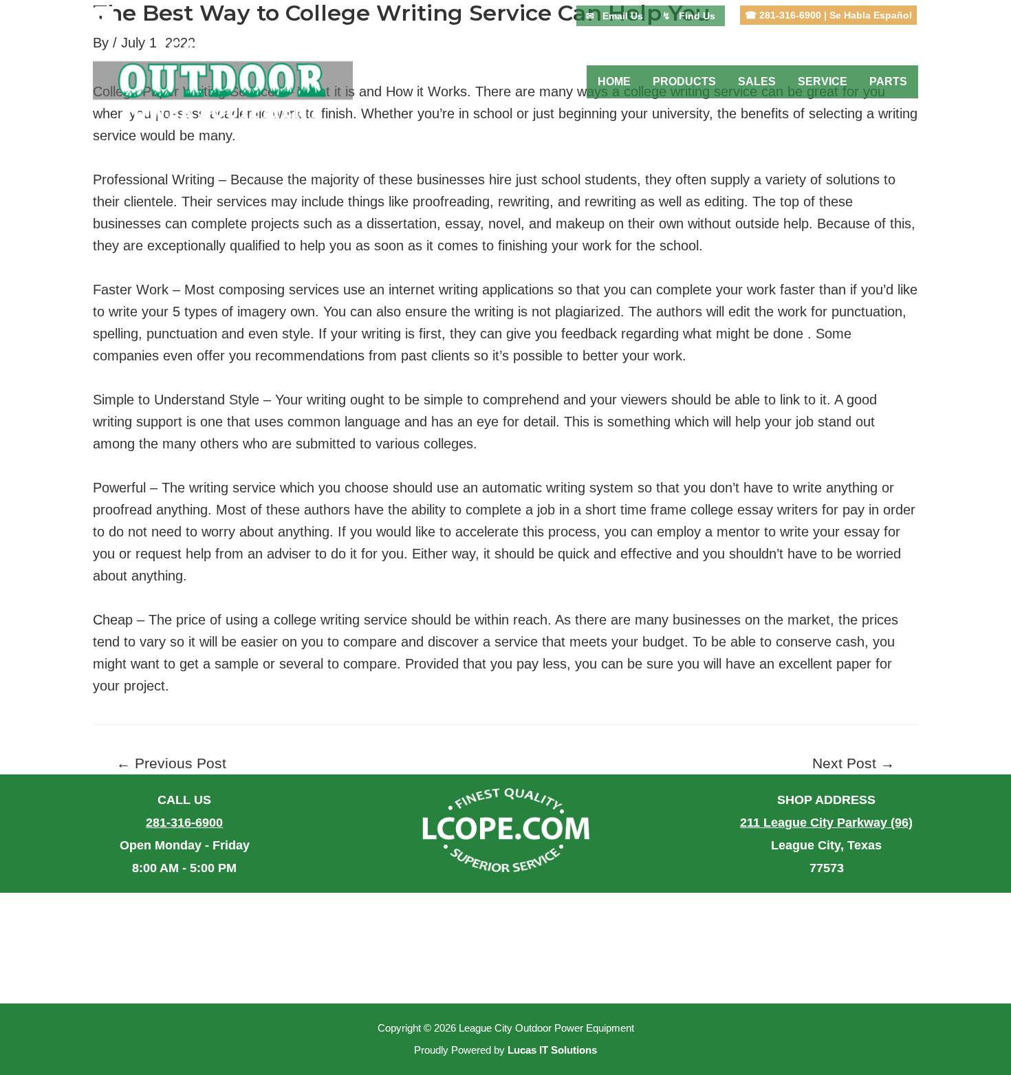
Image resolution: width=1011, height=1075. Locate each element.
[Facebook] (104, 16)
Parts (888, 81)
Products (684, 81)
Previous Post (171, 764)
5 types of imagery (229, 311)
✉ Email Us (614, 15)
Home (614, 81)
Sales (757, 81)
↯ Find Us (688, 15)
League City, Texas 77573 (826, 845)
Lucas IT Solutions (552, 1050)
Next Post (853, 764)
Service (822, 81)
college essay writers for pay (778, 509)
